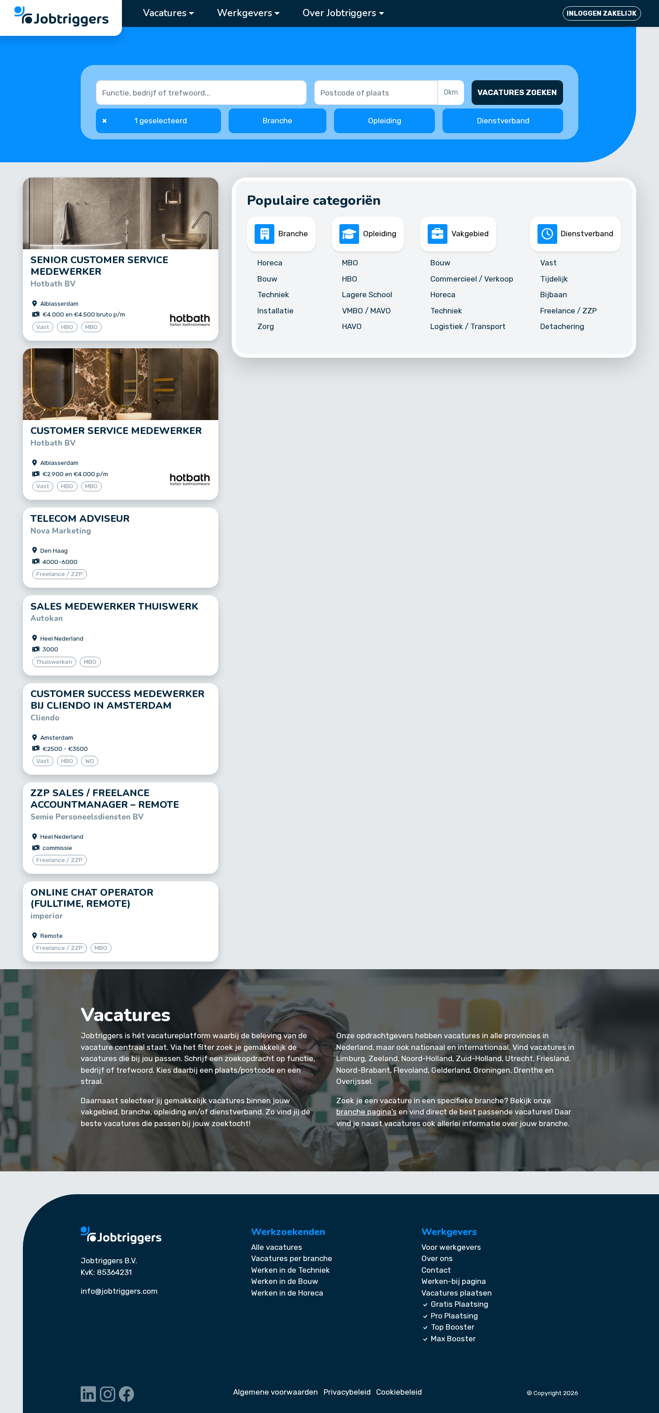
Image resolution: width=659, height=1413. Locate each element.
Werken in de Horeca (287, 1292)
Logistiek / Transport (468, 326)
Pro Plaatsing (454, 1315)
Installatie (275, 310)
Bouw (267, 278)
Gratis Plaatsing (459, 1304)
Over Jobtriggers (339, 13)
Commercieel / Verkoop (471, 278)
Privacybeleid (347, 1391)
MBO (350, 262)
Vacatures (164, 13)
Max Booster (453, 1338)
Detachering (562, 326)
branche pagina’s (366, 1111)
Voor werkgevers (451, 1247)
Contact (436, 1270)
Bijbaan (553, 294)
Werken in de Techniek (290, 1270)
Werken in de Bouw (284, 1281)
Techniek (273, 294)
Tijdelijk (554, 278)
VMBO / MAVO (366, 310)
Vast (548, 262)
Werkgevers (244, 13)
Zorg (265, 326)
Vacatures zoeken (517, 92)
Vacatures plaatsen (456, 1292)
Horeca (269, 262)
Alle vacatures (276, 1247)
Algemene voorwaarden (275, 1391)
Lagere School (367, 294)
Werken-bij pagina (453, 1281)
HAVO (352, 326)
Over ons (437, 1258)
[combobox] (377, 92)
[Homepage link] (121, 1235)
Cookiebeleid (399, 1391)
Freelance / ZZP (568, 310)
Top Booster (452, 1326)
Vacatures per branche (291, 1258)
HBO (349, 278)
